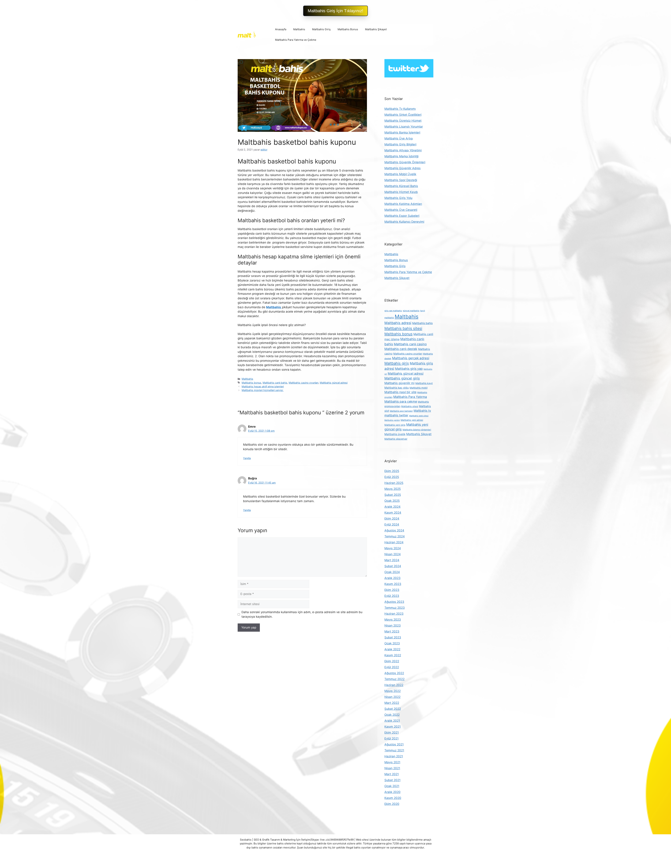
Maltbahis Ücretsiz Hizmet (402, 120)
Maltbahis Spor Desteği (400, 180)
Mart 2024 (391, 560)
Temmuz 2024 (394, 536)
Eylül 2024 (391, 524)
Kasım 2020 (392, 798)
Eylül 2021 (391, 738)
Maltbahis (299, 29)
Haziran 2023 (393, 613)
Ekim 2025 (391, 471)
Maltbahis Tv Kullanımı (400, 108)
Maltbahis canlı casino (410, 344)
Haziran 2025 (393, 483)
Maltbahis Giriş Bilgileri (400, 144)
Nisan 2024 (392, 554)
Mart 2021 (391, 774)
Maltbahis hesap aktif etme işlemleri (263, 386)
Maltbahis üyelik (394, 434)
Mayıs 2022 (392, 691)
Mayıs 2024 (392, 548)
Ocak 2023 (392, 643)
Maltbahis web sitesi (418, 416)
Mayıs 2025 (392, 489)
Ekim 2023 (391, 590)
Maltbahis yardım (392, 420)
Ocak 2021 (391, 786)
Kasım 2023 (392, 584)
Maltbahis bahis (422, 323)
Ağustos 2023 (394, 602)
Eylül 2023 (391, 596)
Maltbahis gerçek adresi (410, 358)
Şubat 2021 (392, 780)
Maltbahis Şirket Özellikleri (402, 114)
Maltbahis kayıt (424, 383)
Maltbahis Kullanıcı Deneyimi (404, 221)
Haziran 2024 (393, 542)
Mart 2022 (391, 703)
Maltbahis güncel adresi (334, 382)
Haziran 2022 (393, 685)
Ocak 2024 (392, 572)
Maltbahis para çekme (400, 401)
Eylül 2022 (391, 667)
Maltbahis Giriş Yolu (398, 198)
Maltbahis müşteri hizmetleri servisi (263, 390)
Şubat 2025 (392, 495)
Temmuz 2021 (394, 750)
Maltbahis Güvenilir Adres (402, 168)
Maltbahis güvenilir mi (399, 383)
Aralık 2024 (392, 506)
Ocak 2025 (392, 500)
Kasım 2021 (392, 726)
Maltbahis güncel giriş (402, 378)
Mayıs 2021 (392, 762)
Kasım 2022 (392, 655)
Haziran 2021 (393, 756)
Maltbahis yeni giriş (394, 424)
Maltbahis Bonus (348, 29)
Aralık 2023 (392, 578)
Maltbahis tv (422, 410)
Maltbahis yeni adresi (412, 420)
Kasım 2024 (392, 512)
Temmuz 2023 (394, 607)
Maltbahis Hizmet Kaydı (401, 192)
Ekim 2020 (391, 804)
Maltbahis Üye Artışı (398, 138)
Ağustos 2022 (394, 673)
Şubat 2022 (392, 709)
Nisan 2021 (392, 768)
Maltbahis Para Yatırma (410, 397)
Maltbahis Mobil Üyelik (400, 174)
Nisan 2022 (392, 697)
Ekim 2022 (391, 661)
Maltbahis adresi (397, 323)
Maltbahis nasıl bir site (400, 392)
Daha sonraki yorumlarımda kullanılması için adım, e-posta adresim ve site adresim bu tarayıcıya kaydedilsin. (301, 614)
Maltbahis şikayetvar (395, 438)
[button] (335, 11)
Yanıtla (247, 458)
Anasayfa (280, 29)
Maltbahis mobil (418, 387)
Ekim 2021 (391, 732)
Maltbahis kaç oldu (396, 387)
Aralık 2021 (392, 720)
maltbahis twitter (396, 415)
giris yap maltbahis (393, 310)
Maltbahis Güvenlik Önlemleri (404, 162)
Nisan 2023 (392, 625)
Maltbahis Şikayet (376, 29)
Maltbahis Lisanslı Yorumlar (403, 126)
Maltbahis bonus (251, 382)
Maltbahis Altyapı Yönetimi (403, 150)
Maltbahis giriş (396, 363)
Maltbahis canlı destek (400, 349)
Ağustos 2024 (394, 530)
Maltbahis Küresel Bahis (401, 186)
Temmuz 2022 (394, 679)
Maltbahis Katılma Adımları (403, 204)
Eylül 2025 (391, 477)
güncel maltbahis (411, 310)
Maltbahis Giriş (321, 29)
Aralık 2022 (392, 649)
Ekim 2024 (391, 518)
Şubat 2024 (392, 566)
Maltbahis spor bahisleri (401, 411)
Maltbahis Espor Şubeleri (401, 215)
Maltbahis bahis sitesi (403, 328)
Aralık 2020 (392, 792)
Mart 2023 (391, 631)
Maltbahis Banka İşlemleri (402, 132)
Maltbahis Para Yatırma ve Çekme (295, 39)
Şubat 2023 (392, 637)
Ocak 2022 (392, 714)
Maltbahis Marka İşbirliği (401, 156)
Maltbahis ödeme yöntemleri (417, 429)
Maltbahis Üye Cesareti (400, 210)
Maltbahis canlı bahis (275, 382)
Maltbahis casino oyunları (303, 382)
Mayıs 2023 (392, 619)
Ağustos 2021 (394, 744)
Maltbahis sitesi (409, 406)
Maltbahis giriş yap (409, 368)
